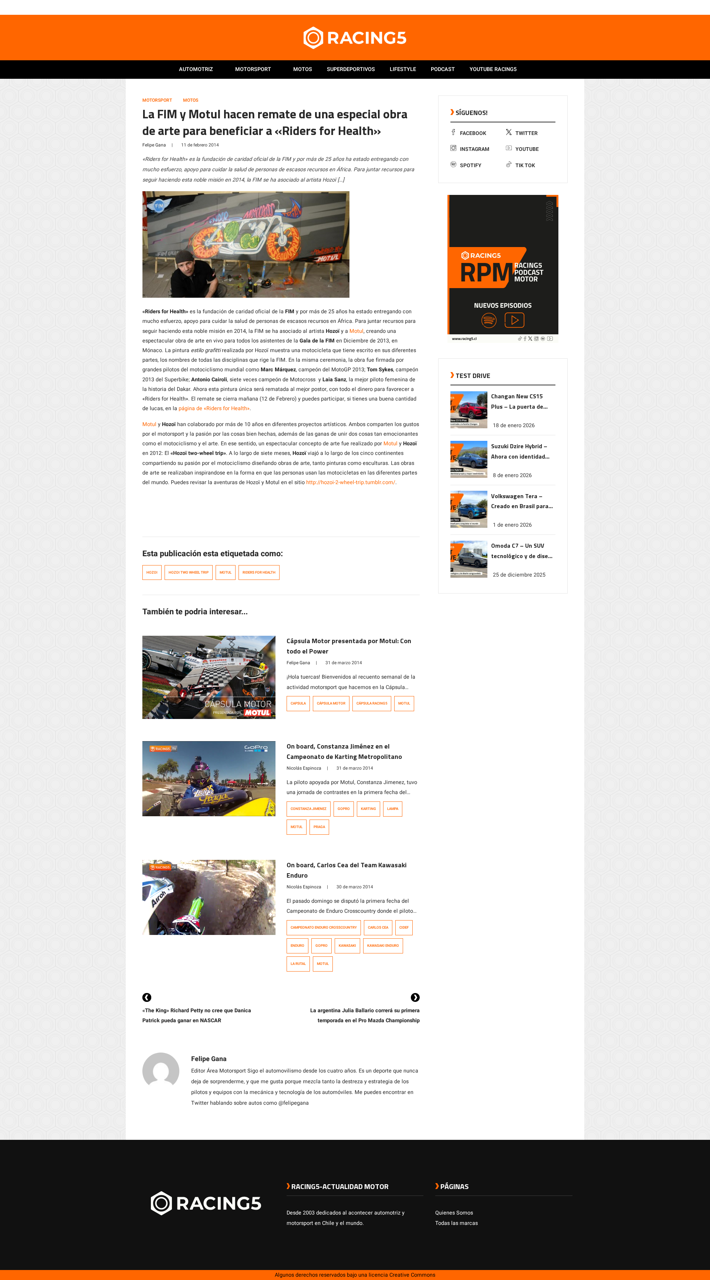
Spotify (470, 165)
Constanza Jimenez (309, 808)
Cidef (404, 927)
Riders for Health (259, 572)
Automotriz (196, 69)
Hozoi (152, 572)
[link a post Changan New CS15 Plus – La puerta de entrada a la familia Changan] (468, 426)
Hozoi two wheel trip (189, 572)
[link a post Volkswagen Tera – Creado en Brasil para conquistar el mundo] (468, 526)
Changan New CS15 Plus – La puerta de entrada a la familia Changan (517, 402)
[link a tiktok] (568, 7)
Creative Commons (412, 1275)
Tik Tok (525, 165)
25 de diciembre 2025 (519, 575)
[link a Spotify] (561, 7)
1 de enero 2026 (512, 525)
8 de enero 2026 (512, 475)
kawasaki (347, 945)
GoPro (344, 808)
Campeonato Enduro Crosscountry (324, 927)
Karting (368, 808)
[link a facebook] (531, 7)
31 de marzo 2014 (343, 662)
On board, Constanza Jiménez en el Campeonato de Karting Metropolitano (344, 751)
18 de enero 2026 (514, 425)
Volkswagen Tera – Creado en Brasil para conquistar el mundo (519, 501)
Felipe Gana (154, 145)
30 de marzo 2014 (355, 887)
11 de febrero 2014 (200, 145)
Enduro (297, 945)
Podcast (443, 69)
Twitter (526, 133)
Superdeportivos (351, 69)
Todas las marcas (456, 1223)
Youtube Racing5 (493, 69)
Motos (302, 69)
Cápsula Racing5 (371, 703)
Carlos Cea (378, 927)
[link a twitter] (539, 7)
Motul (356, 331)
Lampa (392, 808)
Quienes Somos (454, 1213)
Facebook (473, 133)
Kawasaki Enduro (383, 945)
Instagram (474, 149)
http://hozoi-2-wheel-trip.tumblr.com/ (350, 482)
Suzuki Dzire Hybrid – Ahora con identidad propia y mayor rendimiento (519, 451)
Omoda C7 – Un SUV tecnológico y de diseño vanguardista (523, 551)
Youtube (527, 149)
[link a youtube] (554, 7)
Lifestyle (403, 69)
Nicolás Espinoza (304, 768)
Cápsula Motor (331, 703)
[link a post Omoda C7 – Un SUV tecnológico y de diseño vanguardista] (468, 576)
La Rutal (298, 963)
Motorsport (253, 69)
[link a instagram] (546, 7)
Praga (319, 827)
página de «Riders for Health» (213, 408)
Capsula (298, 703)
